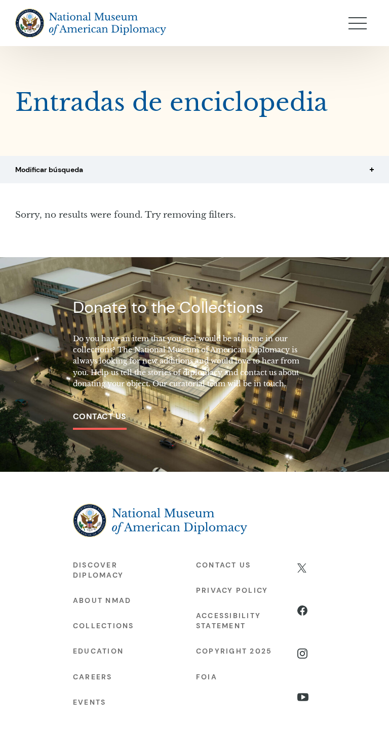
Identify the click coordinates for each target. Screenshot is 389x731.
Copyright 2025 (234, 651)
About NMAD (102, 600)
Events (89, 702)
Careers (92, 676)
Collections (103, 625)
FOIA (206, 676)
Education (98, 651)
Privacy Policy (232, 590)
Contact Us (100, 416)
